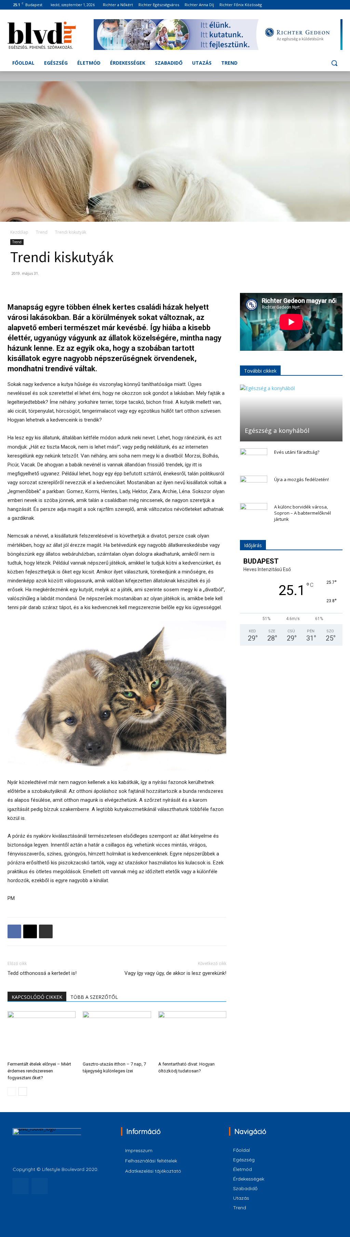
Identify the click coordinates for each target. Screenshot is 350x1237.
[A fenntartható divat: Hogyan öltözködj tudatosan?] (192, 1034)
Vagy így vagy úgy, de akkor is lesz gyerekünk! (175, 973)
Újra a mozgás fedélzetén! (301, 479)
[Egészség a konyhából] (291, 413)
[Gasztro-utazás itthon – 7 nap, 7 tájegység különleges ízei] (117, 1034)
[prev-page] (12, 1091)
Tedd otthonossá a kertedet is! (42, 973)
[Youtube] (338, 5)
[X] (30, 931)
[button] (334, 63)
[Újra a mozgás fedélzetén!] (253, 486)
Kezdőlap (19, 232)
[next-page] (22, 1091)
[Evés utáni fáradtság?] (253, 458)
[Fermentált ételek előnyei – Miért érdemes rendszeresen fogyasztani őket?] (42, 1034)
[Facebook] (329, 5)
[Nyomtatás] (46, 931)
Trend (42, 232)
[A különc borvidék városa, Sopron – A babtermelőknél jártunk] (253, 513)
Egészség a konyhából (277, 430)
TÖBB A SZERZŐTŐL (94, 997)
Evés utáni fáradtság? (296, 452)
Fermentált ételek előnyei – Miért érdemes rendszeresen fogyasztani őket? (39, 1070)
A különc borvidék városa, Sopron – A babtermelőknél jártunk (302, 513)
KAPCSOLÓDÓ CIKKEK (37, 997)
